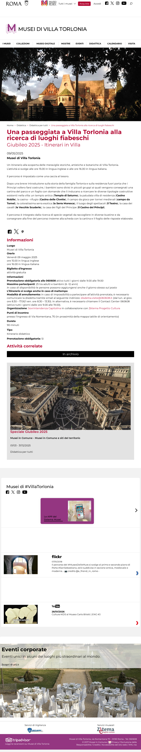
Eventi (80, 43)
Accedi (97, 3)
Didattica (95, 43)
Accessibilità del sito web (114, 745)
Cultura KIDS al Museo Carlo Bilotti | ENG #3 (76, 614)
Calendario (114, 43)
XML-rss (133, 745)
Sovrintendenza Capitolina (44, 308)
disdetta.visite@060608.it (96, 297)
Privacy (115, 742)
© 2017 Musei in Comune (94, 742)
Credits (96, 745)
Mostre (65, 43)
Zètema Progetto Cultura (104, 308)
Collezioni (23, 43)
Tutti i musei (65, 3)
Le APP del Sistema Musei (52, 518)
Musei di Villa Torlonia (52, 29)
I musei (7, 43)
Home (10, 125)
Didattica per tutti (38, 125)
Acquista (84, 3)
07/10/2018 (91, 566)
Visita (131, 43)
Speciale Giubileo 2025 (28, 432)
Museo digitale (45, 43)
